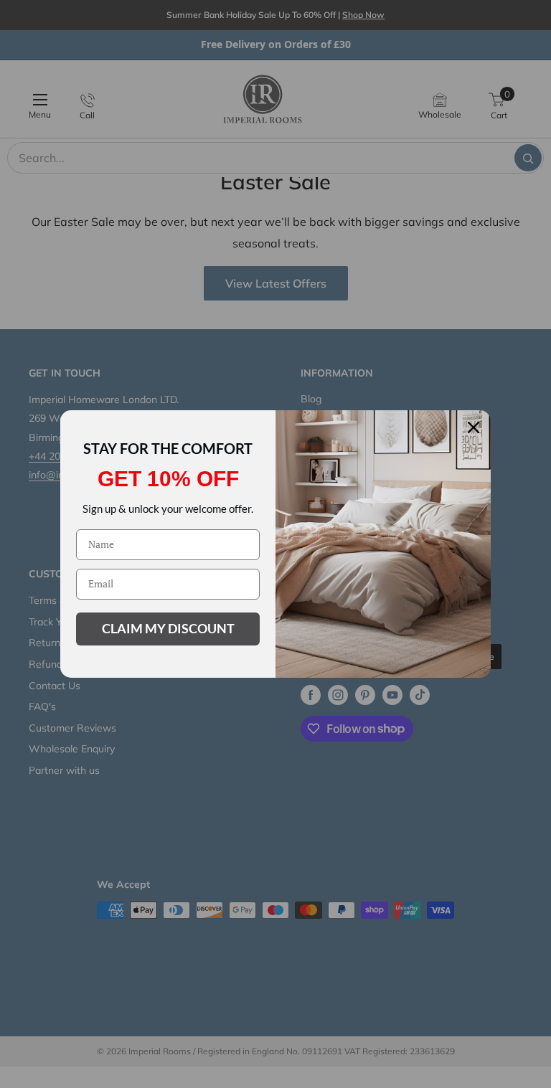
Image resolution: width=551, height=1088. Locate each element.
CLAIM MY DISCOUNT (168, 628)
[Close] (473, 427)
